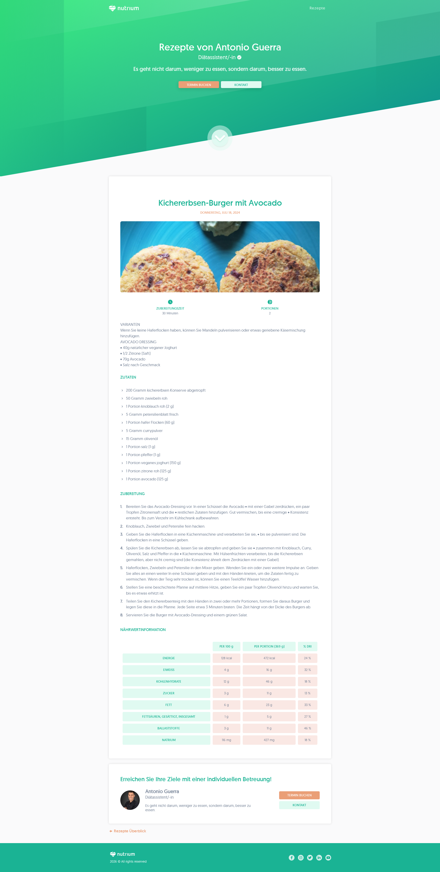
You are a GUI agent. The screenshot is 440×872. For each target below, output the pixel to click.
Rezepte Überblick (130, 830)
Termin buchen (199, 85)
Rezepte (317, 8)
